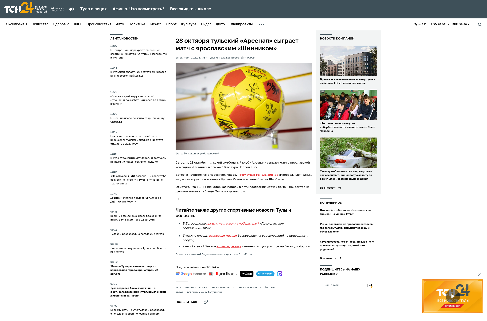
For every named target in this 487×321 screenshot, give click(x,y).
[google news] (191, 274)
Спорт (171, 24)
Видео (206, 24)
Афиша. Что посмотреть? (138, 9)
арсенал (190, 287)
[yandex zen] (247, 274)
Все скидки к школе (190, 9)
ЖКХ (78, 24)
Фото (220, 24)
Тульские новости (249, 287)
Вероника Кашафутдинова (204, 292)
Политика (137, 24)
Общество (40, 24)
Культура (189, 24)
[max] (279, 273)
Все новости (328, 188)
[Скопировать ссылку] (206, 302)
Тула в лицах (93, 9)
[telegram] (265, 273)
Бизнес (156, 24)
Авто (120, 24)
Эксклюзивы (16, 24)
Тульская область (222, 287)
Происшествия (98, 24)
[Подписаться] (370, 285)
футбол (270, 287)
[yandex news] (223, 274)
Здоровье (61, 24)
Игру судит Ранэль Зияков (258, 174)
